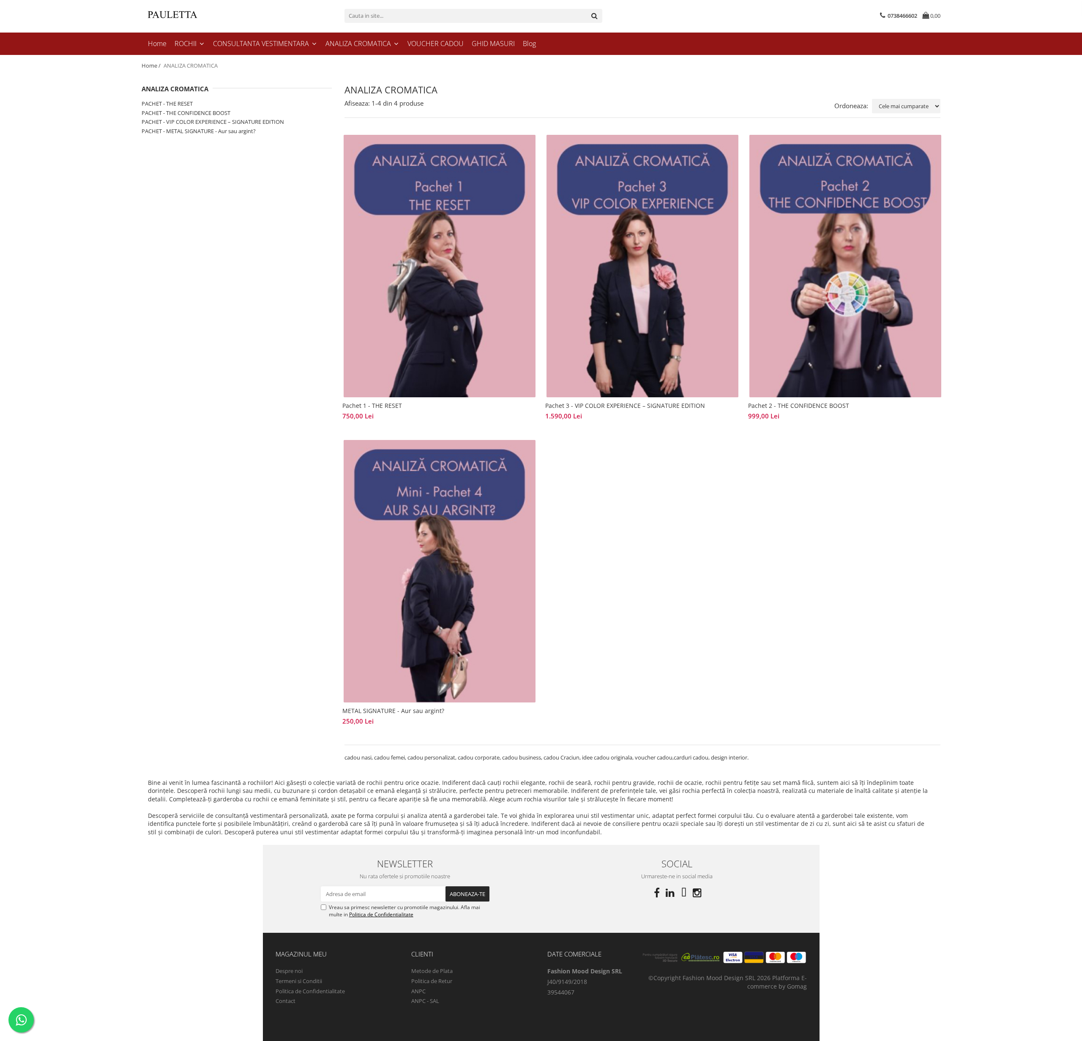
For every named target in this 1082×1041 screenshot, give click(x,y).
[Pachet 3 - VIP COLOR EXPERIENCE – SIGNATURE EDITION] (642, 266)
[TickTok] (684, 892)
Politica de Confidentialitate (381, 914)
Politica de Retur (431, 981)
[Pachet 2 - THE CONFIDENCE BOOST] (845, 266)
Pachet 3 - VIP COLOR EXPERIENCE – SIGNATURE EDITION (625, 406)
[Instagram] (697, 892)
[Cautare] (594, 16)
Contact (285, 1001)
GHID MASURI (493, 43)
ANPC (418, 991)
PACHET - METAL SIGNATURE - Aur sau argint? (199, 131)
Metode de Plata (432, 971)
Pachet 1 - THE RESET (372, 406)
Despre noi (289, 971)
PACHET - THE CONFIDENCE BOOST (186, 113)
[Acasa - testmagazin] (184, 15)
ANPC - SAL (425, 1001)
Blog (529, 43)
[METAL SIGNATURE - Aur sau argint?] (439, 571)
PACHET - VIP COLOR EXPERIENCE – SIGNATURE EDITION (213, 122)
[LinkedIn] (670, 892)
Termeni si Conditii (299, 981)
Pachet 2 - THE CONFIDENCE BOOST (798, 406)
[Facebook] (657, 892)
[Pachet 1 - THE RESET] (439, 266)
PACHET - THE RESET (167, 103)
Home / (152, 65)
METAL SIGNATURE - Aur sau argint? (393, 711)
